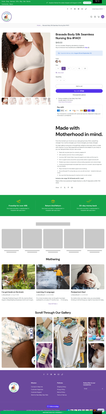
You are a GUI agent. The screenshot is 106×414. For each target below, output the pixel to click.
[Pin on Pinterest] (68, 187)
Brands (28, 1)
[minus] (57, 80)
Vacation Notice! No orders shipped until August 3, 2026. (65, 3)
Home (3, 1)
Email (85, 388)
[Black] (60, 61)
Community (5, 4)
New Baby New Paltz (38, 410)
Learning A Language (45, 292)
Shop (7, 1)
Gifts (17, 1)
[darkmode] (102, 16)
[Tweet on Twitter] (64, 187)
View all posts (52, 304)
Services (12, 1)
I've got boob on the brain (13, 292)
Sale (24, 1)
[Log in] (95, 17)
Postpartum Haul (78, 292)
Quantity (59, 77)
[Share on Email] (72, 187)
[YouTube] (78, 9)
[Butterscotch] (57, 61)
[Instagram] (75, 9)
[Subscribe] (102, 388)
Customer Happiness (37, 389)
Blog (21, 1)
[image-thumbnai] (5, 101)
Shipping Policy (61, 387)
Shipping (68, 45)
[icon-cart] (98, 16)
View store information (65, 102)
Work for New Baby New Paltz (39, 395)
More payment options (79, 94)
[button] (53, 412)
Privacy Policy (61, 389)
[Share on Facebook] (61, 187)
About (11, 4)
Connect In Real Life (37, 387)
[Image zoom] (26, 65)
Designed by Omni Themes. (52, 410)
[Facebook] (67, 9)
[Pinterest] (71, 9)
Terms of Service (62, 395)
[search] (91, 16)
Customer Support (36, 392)
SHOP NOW (87, 3)
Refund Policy (61, 392)
